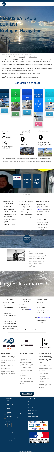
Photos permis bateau (33, 416)
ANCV (30, 309)
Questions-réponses (32, 410)
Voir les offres (4, 110)
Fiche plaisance (7, 443)
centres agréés (48, 68)
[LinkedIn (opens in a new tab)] (50, 1)
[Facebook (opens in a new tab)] (48, 1)
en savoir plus (38, 124)
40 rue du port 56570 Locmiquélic (26, 143)
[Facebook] (6, 425)
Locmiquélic (22, 57)
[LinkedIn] (10, 425)
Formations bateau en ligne (10, 438)
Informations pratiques (9, 432)
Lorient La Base (33, 57)
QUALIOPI (22, 76)
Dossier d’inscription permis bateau (12, 429)
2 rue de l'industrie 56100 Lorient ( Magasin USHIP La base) (44, 144)
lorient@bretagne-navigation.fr (14, 413)
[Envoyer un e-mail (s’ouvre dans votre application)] (51, 1)
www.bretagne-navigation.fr (13, 417)
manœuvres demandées (36, 60)
